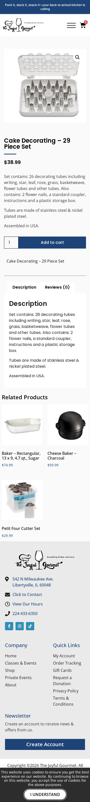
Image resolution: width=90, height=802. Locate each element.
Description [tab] (24, 287)
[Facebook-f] (9, 626)
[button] (77, 57)
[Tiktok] (30, 626)
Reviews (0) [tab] (57, 287)
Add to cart (52, 242)
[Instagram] (20, 626)
